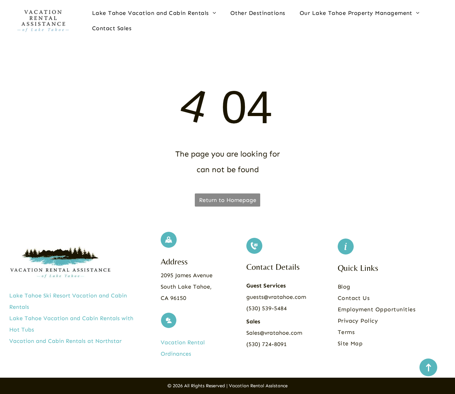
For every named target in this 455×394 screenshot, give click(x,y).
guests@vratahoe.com (276, 297)
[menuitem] (154, 13)
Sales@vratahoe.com (274, 332)
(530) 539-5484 (266, 308)
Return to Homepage (227, 200)
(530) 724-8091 (266, 344)
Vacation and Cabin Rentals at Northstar (65, 341)
